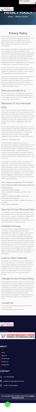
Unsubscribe (5, 365)
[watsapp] (7, 404)
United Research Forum (23, 397)
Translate (32, 3)
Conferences (5, 358)
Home (10, 17)
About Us (4, 355)
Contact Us (4, 361)
